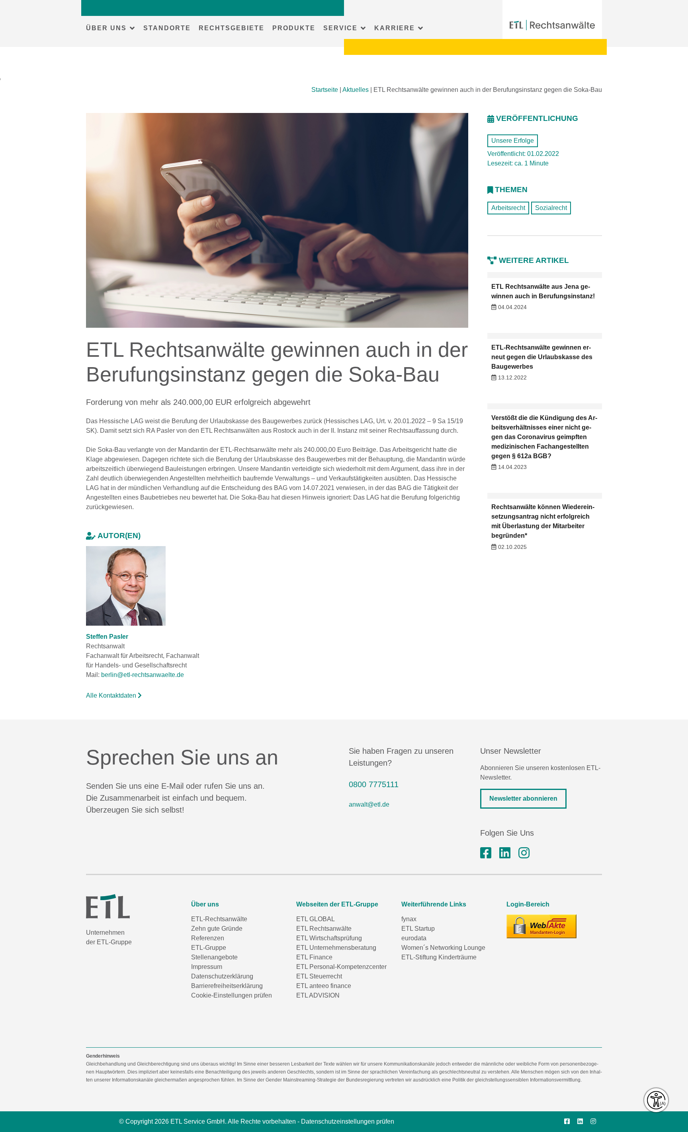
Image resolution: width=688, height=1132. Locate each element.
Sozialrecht (551, 207)
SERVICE (340, 28)
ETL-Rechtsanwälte (219, 919)
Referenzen (207, 938)
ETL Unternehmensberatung (336, 947)
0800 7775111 (374, 784)
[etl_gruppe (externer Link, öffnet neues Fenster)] (524, 853)
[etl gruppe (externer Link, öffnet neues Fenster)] (504, 853)
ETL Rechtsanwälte (324, 928)
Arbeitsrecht (508, 207)
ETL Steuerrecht (319, 976)
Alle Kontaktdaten (112, 695)
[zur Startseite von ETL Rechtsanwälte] (552, 25)
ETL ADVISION (318, 995)
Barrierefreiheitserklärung (227, 985)
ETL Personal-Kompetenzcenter (341, 966)
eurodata (413, 938)
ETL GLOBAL (315, 919)
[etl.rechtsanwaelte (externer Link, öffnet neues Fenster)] (485, 853)
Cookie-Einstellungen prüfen (231, 995)
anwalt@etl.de (369, 804)
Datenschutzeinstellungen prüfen (347, 1121)
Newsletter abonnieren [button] (523, 798)
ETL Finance (314, 957)
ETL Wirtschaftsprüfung (329, 938)
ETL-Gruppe (208, 947)
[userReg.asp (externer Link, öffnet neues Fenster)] (541, 926)
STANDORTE (167, 28)
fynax (408, 919)
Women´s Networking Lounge (443, 947)
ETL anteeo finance (323, 985)
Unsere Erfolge (512, 140)
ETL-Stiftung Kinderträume (439, 957)
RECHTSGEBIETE (231, 28)
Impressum (206, 966)
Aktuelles (355, 89)
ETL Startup (418, 928)
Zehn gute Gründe (216, 928)
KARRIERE (394, 28)
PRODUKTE (293, 28)
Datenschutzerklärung (222, 976)
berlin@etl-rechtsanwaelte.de (142, 674)
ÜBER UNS (106, 28)
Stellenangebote (214, 957)
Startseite (324, 89)
